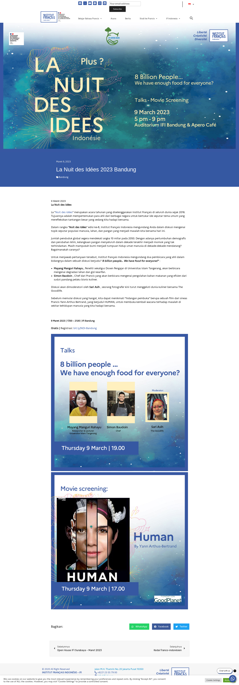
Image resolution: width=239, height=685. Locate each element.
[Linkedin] (104, 3)
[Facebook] (80, 3)
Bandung (63, 177)
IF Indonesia (171, 18)
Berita (128, 18)
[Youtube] (90, 3)
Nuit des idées (63, 212)
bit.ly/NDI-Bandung (85, 328)
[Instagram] (100, 3)
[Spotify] (95, 3)
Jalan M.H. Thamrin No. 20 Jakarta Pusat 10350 (119, 669)
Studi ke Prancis (147, 18)
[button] (191, 18)
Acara (113, 18)
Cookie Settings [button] (213, 680)
